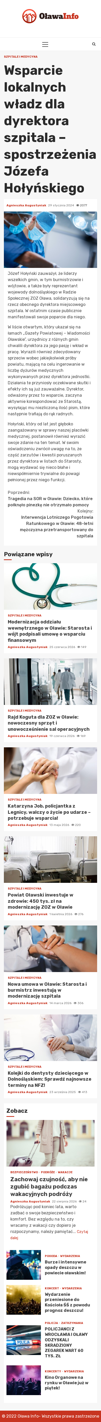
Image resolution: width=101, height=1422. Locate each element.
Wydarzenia (70, 1256)
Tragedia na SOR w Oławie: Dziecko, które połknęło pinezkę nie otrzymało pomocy (50, 498)
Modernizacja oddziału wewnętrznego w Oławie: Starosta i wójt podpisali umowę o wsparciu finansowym (50, 586)
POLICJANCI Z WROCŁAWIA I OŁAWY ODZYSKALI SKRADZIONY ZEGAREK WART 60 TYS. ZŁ (23, 1340)
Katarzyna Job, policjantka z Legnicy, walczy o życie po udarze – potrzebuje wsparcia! (50, 770)
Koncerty (53, 1371)
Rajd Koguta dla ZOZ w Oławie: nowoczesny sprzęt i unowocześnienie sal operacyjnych (50, 681)
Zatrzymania (72, 1323)
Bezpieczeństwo (24, 1172)
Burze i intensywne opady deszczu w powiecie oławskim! (23, 1265)
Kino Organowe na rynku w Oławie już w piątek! (23, 1380)
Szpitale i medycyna (21, 56)
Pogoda (51, 1256)
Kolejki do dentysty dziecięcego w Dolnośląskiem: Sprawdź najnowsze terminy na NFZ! (50, 1037)
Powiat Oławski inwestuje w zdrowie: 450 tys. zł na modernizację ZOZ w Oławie (50, 859)
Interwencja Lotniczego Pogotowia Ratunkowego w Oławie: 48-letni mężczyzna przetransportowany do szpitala (56, 523)
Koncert (52, 1288)
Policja (52, 1323)
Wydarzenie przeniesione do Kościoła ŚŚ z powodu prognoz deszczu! (23, 1300)
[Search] (94, 44)
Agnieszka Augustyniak (26, 205)
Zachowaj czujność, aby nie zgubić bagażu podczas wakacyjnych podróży (50, 1143)
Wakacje (65, 1172)
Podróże (48, 1172)
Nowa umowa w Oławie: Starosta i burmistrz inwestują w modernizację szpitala (50, 949)
